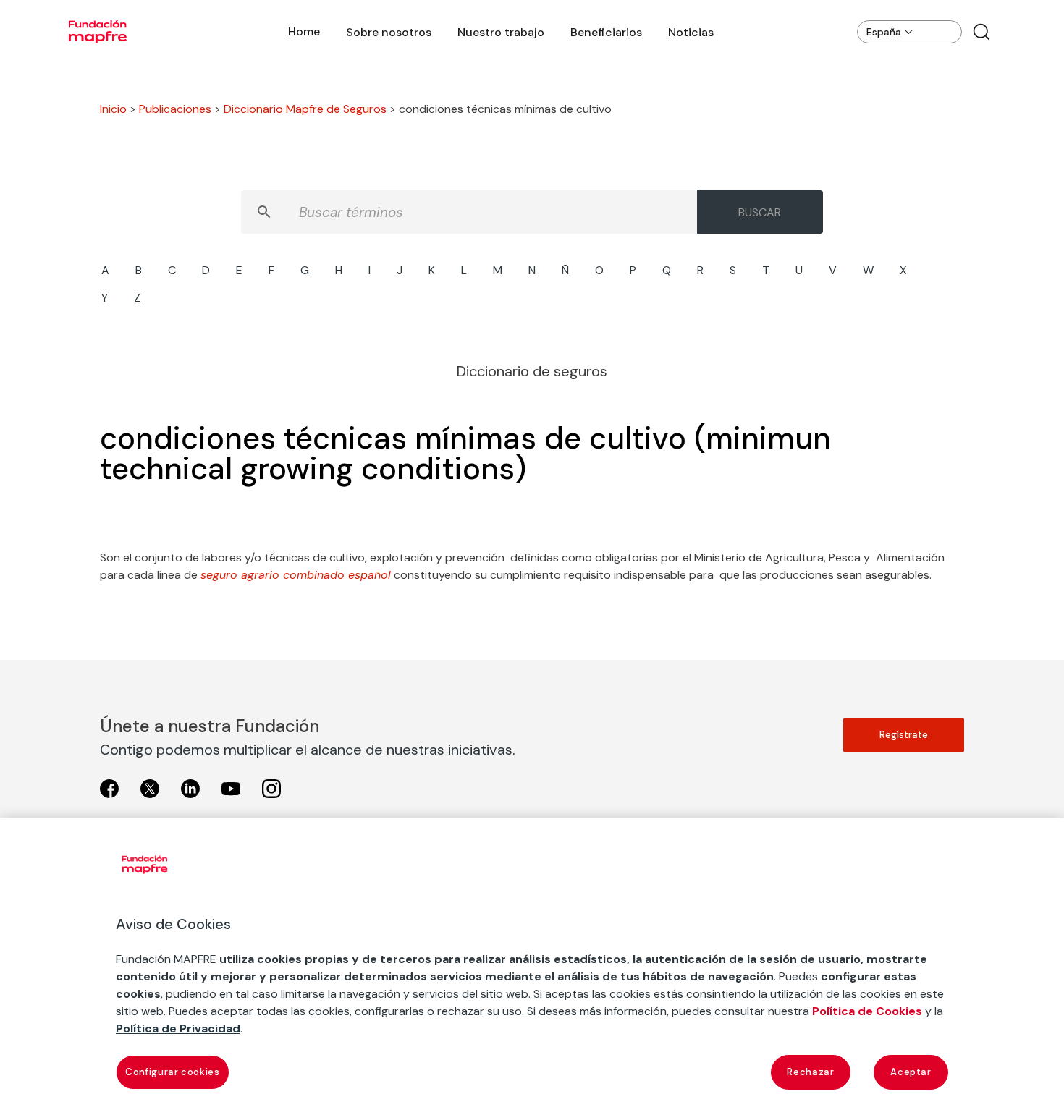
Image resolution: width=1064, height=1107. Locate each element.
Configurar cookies (172, 1072)
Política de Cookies (867, 1011)
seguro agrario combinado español (295, 574)
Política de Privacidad (178, 1028)
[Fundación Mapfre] (98, 31)
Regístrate (903, 735)
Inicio (113, 108)
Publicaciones (175, 108)
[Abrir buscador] (981, 32)
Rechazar (810, 1072)
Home (304, 31)
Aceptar (911, 1072)
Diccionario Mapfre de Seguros (305, 108)
